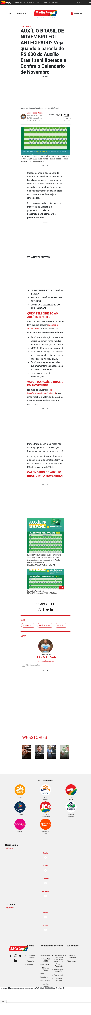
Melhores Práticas (45, 969)
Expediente (44, 977)
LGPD (42, 973)
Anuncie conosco (59, 980)
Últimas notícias (32, 956)
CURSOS (47, 2)
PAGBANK (39, 2)
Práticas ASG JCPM (45, 960)
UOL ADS (54, 2)
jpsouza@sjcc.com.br (46, 661)
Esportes (30, 964)
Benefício (61, 625)
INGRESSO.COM (20, 2)
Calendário (28, 625)
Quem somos (45, 955)
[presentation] (55, 579)
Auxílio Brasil (45, 625)
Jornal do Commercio (72, 956)
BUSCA (79, 2)
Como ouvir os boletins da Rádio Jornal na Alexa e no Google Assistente (59, 960)
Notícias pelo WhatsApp (58, 971)
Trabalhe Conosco (45, 985)
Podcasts (30, 961)
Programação (58, 975)
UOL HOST (30, 2)
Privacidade (45, 964)
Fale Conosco (45, 980)
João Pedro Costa (35, 113)
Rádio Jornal (71, 961)
